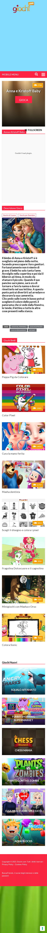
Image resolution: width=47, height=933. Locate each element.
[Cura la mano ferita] (23, 436)
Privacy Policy (7, 864)
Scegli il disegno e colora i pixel (20, 530)
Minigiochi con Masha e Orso (19, 606)
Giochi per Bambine (18, 330)
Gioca (23, 100)
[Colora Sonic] (23, 628)
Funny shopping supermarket (23, 718)
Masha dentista (11, 491)
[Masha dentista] (23, 474)
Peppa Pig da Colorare (15, 377)
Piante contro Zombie (23, 780)
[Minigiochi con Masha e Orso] (23, 589)
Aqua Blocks (23, 841)
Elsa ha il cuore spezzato (23, 810)
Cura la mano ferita (13, 453)
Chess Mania (23, 750)
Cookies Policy (21, 864)
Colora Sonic (9, 644)
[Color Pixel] (23, 398)
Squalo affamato (23, 689)
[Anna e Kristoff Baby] (23, 235)
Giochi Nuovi (9, 662)
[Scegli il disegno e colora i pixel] (23, 513)
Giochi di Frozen (36, 326)
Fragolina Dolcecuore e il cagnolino (23, 568)
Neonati (32, 330)
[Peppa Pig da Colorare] (23, 360)
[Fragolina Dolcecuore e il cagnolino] (23, 551)
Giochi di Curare (9, 215)
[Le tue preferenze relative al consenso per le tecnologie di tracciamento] (42, 928)
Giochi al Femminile (19, 326)
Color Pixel (8, 415)
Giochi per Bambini (27, 215)
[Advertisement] (23, 39)
